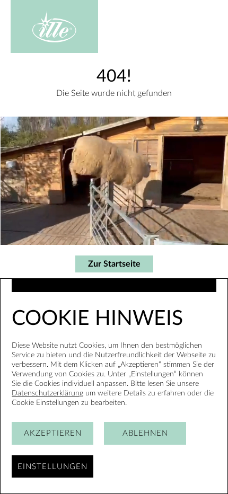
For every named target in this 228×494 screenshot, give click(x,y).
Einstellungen (52, 467)
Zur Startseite (114, 264)
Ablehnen (145, 433)
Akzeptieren (53, 433)
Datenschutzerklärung (47, 393)
